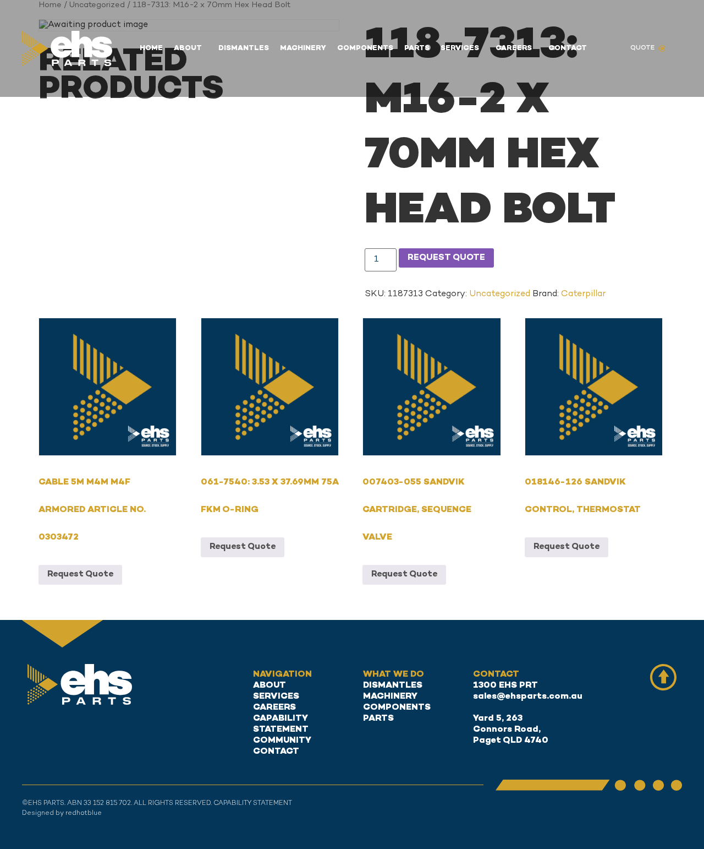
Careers (514, 48)
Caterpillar (583, 294)
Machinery (303, 48)
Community (282, 740)
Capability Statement (281, 724)
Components (365, 48)
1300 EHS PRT (505, 685)
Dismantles (243, 48)
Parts (417, 48)
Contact (567, 48)
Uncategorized (499, 294)
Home (151, 48)
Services (460, 48)
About (188, 48)
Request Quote (446, 258)
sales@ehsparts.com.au (527, 696)
